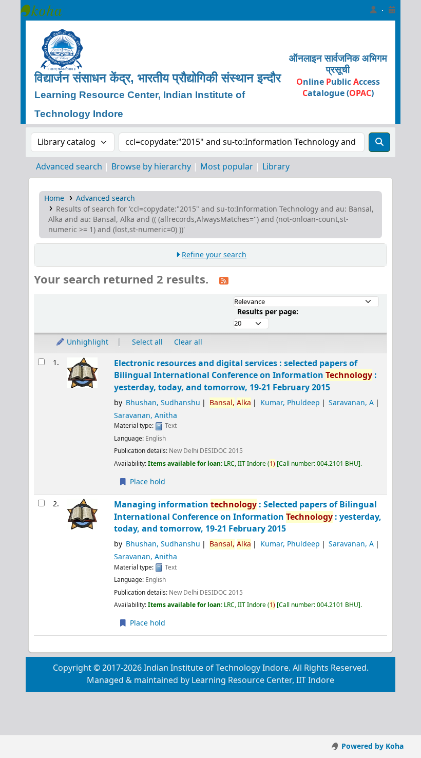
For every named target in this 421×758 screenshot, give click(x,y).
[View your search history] (391, 10)
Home (54, 198)
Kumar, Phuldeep (290, 402)
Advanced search (69, 167)
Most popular (226, 167)
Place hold (146, 482)
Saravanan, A (351, 402)
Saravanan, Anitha (145, 415)
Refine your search (214, 255)
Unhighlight (86, 342)
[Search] (379, 142)
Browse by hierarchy (151, 167)
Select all (147, 342)
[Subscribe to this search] (224, 280)
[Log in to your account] (373, 10)
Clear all (188, 342)
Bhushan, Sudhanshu (163, 402)
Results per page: (267, 312)
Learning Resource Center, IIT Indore (46, 10)
